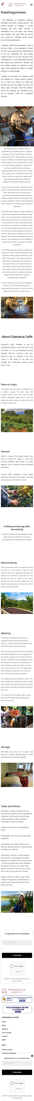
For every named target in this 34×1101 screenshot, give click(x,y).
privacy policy (27, 1096)
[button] (31, 4)
